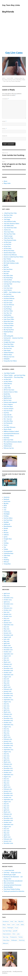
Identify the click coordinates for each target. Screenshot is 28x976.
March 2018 (7, 645)
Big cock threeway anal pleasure (13, 881)
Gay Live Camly (8, 300)
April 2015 (7, 710)
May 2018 (6, 641)
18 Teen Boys (7, 248)
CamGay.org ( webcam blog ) (12, 282)
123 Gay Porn (7, 244)
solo (18, 934)
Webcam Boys (8, 354)
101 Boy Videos (8, 381)
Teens (5, 545)
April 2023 (7, 602)
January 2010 (7, 841)
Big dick (6, 503)
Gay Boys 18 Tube (9, 296)
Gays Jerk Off (7, 415)
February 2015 (8, 714)
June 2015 (6, 706)
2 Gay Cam (7, 385)
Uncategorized (8, 551)
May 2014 (6, 733)
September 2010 (8, 824)
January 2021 (7, 614)
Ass (16, 921)
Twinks (14, 79)
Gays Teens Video (9, 319)
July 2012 (6, 778)
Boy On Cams (7, 400)
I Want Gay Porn (8, 323)
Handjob (6, 522)
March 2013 (7, 762)
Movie (5, 530)
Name (4, 121)
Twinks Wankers (9, 352)
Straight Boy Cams (9, 342)
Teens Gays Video (9, 346)
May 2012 (6, 783)
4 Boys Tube (7, 387)
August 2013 (7, 751)
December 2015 (8, 693)
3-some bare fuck (9, 870)
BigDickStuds (8, 398)
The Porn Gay (8, 348)
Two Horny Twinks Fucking (12, 889)
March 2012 (7, 787)
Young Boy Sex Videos (10, 361)
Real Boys (6, 437)
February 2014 (8, 739)
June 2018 (6, 639)
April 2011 (6, 810)
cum (5, 509)
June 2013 (6, 756)
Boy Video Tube (8, 275)
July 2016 (6, 679)
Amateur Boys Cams (9, 252)
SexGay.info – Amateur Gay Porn (13, 338)
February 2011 (8, 814)
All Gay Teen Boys (9, 250)
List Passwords (8, 423)
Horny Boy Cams (8, 321)
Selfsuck (6, 534)
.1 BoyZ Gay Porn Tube (10, 213)
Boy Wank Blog (8, 277)
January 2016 (7, 691)
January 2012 (7, 791)
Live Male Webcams (9, 427)
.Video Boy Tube (8, 238)
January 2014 (7, 741)
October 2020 (8, 616)
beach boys (7, 501)
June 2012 (6, 781)
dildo (22, 924)
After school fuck (9, 883)
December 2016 (8, 668)
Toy (5, 547)
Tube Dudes (7, 350)
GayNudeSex (7, 315)
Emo (4, 927)
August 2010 (7, 826)
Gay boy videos (8, 518)
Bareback (6, 499)
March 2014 (7, 737)
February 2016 (8, 689)
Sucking (10, 79)
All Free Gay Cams (9, 390)
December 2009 (8, 843)
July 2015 (6, 704)
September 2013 (8, 749)
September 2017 (8, 654)
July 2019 (6, 627)
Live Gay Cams (8, 327)
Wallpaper (14, 940)
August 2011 (7, 801)
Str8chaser (7, 340)
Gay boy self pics (8, 408)
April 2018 (7, 643)
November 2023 (8, 597)
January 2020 (7, 622)
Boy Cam (6, 267)
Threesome (13, 937)
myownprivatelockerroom (11, 433)
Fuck (16, 927)
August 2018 (7, 637)
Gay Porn (6, 412)
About (5, 181)
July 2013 (6, 753)
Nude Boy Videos (9, 435)
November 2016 (8, 670)
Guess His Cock (8, 417)
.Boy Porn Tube (8, 215)
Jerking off (7, 524)
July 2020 (6, 618)
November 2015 (8, 695)
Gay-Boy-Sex (8, 313)
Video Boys (18, 79)
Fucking (6, 516)
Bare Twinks (7, 259)
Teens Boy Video (8, 344)
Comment (5, 99)
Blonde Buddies (8, 887)
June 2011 (6, 806)
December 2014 (8, 718)
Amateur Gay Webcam (10, 254)
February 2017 (8, 664)
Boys (21, 78)
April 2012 (7, 785)
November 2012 (8, 770)
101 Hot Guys (7, 242)
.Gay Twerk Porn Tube (10, 227)
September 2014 (8, 724)
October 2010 (7, 822)
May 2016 (6, 683)
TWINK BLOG (8, 446)
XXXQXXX (6, 359)
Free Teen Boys (8, 406)
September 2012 (8, 774)
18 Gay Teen (7, 246)
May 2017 (6, 660)
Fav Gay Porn (7, 294)
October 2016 (7, 672)
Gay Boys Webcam (9, 298)
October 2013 (7, 747)
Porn (5, 81)
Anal (11, 921)
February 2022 (8, 608)
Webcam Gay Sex (9, 448)
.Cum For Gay (7, 217)
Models (6, 528)
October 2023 (8, 599)
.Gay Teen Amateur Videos (11, 223)
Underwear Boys (8, 553)
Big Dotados (7, 396)
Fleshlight (7, 514)
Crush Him (7, 286)
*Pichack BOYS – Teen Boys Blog (13, 377)
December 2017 (8, 649)
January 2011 (7, 816)
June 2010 (6, 830)
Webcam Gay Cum (9, 356)
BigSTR (6, 265)
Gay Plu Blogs (8, 309)
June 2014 (6, 731)
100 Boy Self (7, 379)
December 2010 (8, 818)
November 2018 (8, 635)
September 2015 (8, 699)
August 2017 (7, 656)
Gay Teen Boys (8, 520)
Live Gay (6, 425)
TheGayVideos (8, 444)
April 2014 (7, 735)
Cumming (6, 512)
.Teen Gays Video (9, 232)
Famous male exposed (10, 402)
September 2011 (8, 799)
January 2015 (7, 716)
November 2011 (8, 795)
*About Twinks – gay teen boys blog (14, 375)
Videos (23, 79)
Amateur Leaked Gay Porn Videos (13, 257)
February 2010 (8, 839)
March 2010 (7, 837)
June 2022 (7, 606)
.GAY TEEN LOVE (9, 225)
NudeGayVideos (8, 331)
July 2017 (6, 658)
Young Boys (7, 564)
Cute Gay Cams (8, 288)
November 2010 (8, 820)
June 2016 (6, 681)
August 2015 (7, 701)
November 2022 (8, 604)
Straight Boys (8, 539)
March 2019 (7, 631)
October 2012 (7, 772)
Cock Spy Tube (8, 284)
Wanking (6, 559)
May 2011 (6, 808)
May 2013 (6, 758)
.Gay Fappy (7, 219)
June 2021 (6, 612)
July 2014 (6, 729)
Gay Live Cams (8, 302)
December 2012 (8, 768)
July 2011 (6, 803)
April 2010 (7, 835)
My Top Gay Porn (9, 329)
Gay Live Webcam (9, 304)
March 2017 (7, 662)
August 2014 (7, 726)
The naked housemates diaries (13, 442)
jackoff (15, 931)
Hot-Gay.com (8, 419)
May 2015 (6, 708)
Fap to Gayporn (8, 404)
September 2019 (8, 624)
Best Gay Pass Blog (9, 261)
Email (4, 128)
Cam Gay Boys (8, 279)
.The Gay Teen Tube (9, 234)
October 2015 (7, 697)
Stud (5, 541)
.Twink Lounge (8, 236)
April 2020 (7, 620)
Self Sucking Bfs (8, 336)
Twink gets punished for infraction (14, 891)
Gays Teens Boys (9, 317)
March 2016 (7, 687)
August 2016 (7, 676)
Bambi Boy (7, 394)
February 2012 (8, 789)
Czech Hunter (8, 290)
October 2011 (7, 797)
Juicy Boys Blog (8, 421)
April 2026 (7, 593)
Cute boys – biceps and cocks (12, 872)
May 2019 (6, 629)
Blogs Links (7, 183)
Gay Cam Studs (8, 410)
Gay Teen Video (8, 311)
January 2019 (7, 633)
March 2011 (7, 812)
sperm (5, 537)
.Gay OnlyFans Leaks (10, 221)
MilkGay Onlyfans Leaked (11, 431)
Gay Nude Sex (8, 307)
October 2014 (7, 722)
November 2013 (8, 745)
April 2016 (7, 685)
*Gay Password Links (10, 240)
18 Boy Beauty (8, 383)
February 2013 (8, 764)
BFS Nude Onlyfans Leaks (11, 263)
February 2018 (8, 647)
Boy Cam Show (8, 269)
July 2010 (6, 828)
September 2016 (8, 674)
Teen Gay (8, 81)
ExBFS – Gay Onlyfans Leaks (12, 292)
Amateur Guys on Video (11, 392)
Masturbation (8, 526)
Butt (8, 924)
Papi (5, 334)
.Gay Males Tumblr (9, 373)
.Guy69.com (7, 230)
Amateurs (16, 78)
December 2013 (8, 743)
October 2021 (7, 610)
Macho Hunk (7, 429)
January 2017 (7, 666)
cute (17, 924)
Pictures (6, 532)
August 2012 (7, 776)
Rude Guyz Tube (8, 440)
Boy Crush (7, 271)
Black (5, 505)
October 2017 (7, 652)
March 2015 (7, 712)
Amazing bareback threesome (12, 885)
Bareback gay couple (10, 874)
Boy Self (6, 273)
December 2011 (8, 793)
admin (3, 78)
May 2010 (6, 833)
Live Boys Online (9, 325)
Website (4, 135)
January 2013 (7, 766)
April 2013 (6, 760)
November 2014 (8, 720)
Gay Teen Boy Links (11, 5)
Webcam (6, 561)
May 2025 (6, 595)
